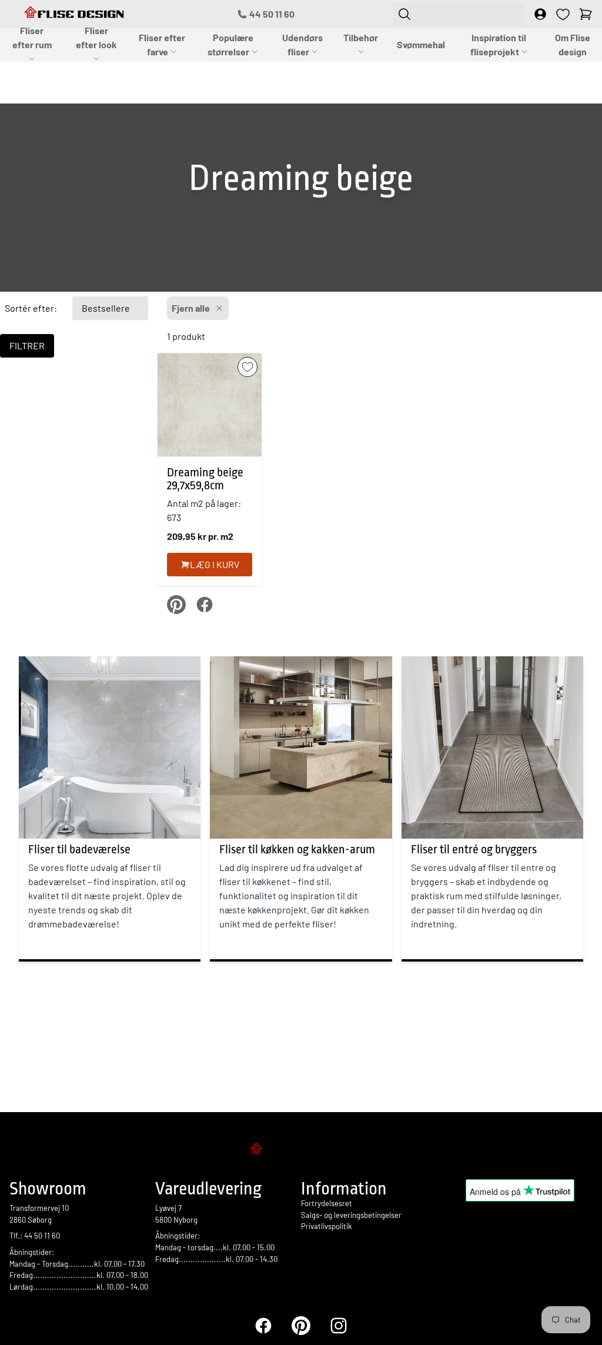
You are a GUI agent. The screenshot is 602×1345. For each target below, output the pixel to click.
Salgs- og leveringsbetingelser (351, 1215)
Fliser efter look (96, 37)
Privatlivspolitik (326, 1226)
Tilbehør (360, 37)
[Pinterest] (301, 1325)
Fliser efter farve (162, 44)
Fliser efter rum (32, 37)
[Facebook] (263, 1325)
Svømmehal (421, 44)
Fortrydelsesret (326, 1203)
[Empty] (585, 14)
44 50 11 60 (272, 13)
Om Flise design (572, 44)
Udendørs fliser (302, 44)
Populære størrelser (230, 44)
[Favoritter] (563, 14)
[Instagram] (338, 1325)
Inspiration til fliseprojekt (498, 44)
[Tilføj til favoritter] (247, 367)
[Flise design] (301, 1150)
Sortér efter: (31, 307)
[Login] (540, 14)
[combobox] (458, 14)
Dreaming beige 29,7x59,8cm (205, 479)
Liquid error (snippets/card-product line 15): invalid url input (206, 478)
